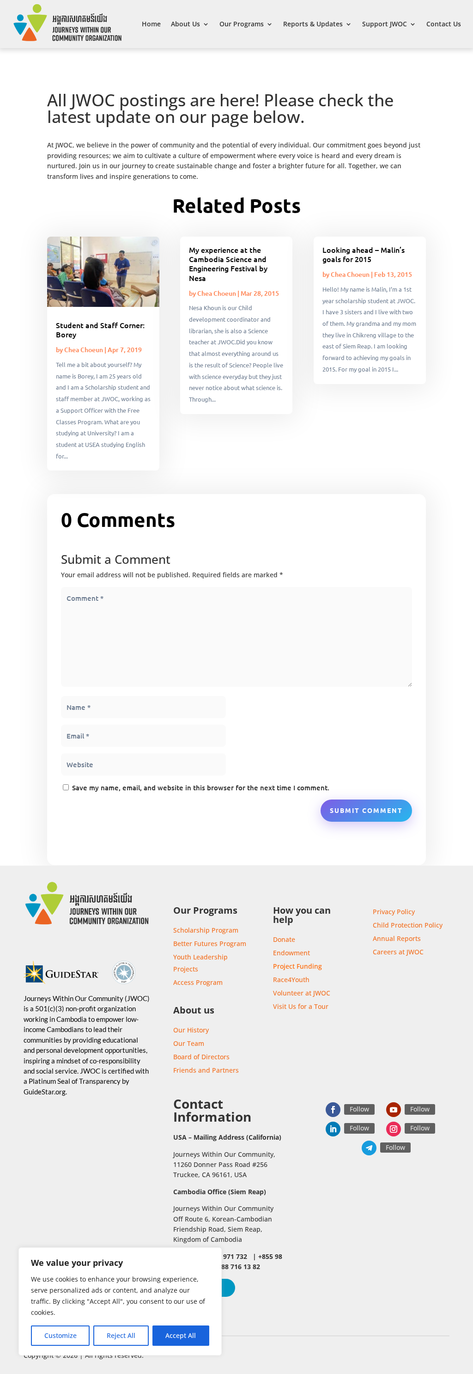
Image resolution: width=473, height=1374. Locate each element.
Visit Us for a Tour (300, 1006)
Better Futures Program (209, 943)
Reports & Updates (313, 23)
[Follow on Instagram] (393, 1129)
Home (151, 23)
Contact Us (443, 23)
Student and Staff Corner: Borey (100, 329)
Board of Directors (201, 1056)
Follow (359, 1109)
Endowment (291, 952)
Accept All (180, 1335)
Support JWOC (384, 23)
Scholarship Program (205, 930)
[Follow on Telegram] (369, 1148)
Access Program (198, 982)
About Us (185, 23)
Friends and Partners (206, 1070)
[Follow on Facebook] (333, 1109)
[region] (120, 1301)
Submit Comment (366, 810)
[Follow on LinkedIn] (333, 1129)
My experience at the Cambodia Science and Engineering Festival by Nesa (228, 263)
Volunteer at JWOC (301, 993)
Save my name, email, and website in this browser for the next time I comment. (200, 787)
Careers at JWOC (398, 951)
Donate (284, 939)
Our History (191, 1030)
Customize (60, 1335)
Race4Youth (291, 979)
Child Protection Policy (408, 925)
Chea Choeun (83, 349)
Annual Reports (397, 938)
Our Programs (241, 23)
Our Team (188, 1043)
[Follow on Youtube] (393, 1109)
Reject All (121, 1335)
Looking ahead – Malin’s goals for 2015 (363, 254)
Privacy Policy (394, 911)
